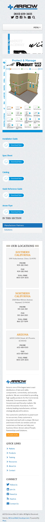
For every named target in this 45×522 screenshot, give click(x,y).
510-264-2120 (22, 315)
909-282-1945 (22, 271)
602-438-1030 (22, 347)
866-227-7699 (22, 321)
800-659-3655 (22, 278)
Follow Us (13, 485)
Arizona (22, 334)
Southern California (22, 253)
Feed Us (13, 499)
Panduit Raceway (24, 53)
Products (18, 50)
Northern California (22, 295)
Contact (11, 470)
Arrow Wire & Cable (23, 7)
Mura (4, 521)
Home (10, 50)
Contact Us (14, 504)
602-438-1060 (22, 353)
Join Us (12, 489)
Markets (11, 449)
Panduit (13, 53)
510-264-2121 (23, 309)
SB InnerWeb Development (18, 518)
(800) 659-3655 (23, 13)
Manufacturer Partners (32, 50)
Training (11, 457)
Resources (12, 462)
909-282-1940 (22, 265)
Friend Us (13, 494)
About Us (12, 466)
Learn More (13, 435)
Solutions (8, 230)
